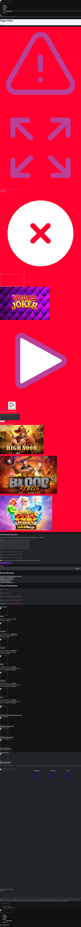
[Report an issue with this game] (40, 107)
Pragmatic (52, 777)
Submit (2, 421)
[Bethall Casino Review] (4, 760)
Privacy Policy (6, 906)
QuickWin (2, 680)
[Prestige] (4, 615)
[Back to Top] (0, 926)
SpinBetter (2, 648)
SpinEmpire (3, 631)
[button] (25, 303)
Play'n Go (52, 776)
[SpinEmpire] (4, 630)
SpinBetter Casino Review (6, 579)
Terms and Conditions (8, 907)
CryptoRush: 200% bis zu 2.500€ (12, 596)
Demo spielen (3, 455)
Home (4, 5)
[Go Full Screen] (40, 187)
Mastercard (36, 773)
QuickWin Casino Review (6, 582)
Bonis (4, 8)
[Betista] (4, 663)
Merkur (52, 773)
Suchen (2, 566)
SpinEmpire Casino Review (7, 577)
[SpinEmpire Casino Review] (4, 724)
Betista (1, 664)
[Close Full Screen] (40, 273)
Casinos (5, 7)
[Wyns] (4, 695)
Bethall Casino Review (6, 762)
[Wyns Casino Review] (4, 747)
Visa (34, 774)
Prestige (2, 616)
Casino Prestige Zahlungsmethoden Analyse (11, 576)
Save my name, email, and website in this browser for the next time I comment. (21, 560)
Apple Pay (36, 776)
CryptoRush (7, 593)
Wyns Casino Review (5, 580)
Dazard (6, 589)
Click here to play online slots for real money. (11, 189)
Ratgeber (69, 777)
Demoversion (12, 409)
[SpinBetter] (4, 646)
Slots (4, 9)
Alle (68, 773)
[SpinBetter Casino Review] (4, 736)
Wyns (1, 697)
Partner (68, 776)
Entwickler (9, 11)
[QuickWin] (4, 679)
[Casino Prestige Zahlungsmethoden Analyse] (4, 713)
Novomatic (53, 774)
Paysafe (35, 777)
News (4, 12)
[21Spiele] (5, 2)
